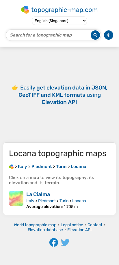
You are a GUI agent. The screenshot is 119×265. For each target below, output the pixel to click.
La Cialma (38, 194)
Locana (79, 200)
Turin (64, 200)
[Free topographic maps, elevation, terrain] (11, 166)
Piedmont (47, 200)
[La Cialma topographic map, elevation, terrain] (16, 200)
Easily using (62, 94)
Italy (30, 200)
